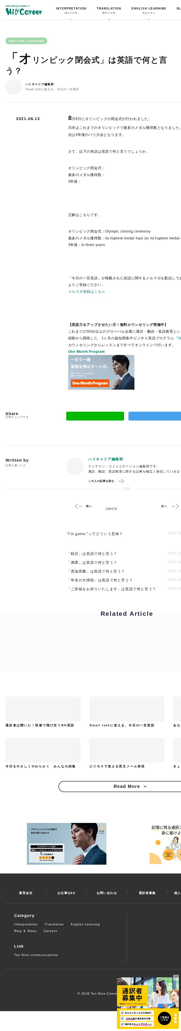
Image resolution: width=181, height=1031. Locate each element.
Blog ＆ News (25, 931)
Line (95, 416)
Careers (50, 931)
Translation (54, 924)
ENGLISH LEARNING (149, 10)
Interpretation (26, 924)
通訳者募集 (147, 893)
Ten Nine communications (36, 955)
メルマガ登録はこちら (86, 291)
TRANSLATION (109, 10)
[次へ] (175, 506)
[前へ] (78, 506)
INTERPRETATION (71, 10)
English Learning (85, 924)
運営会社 (26, 893)
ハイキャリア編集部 (39, 84)
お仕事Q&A (66, 893)
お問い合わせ (107, 893)
